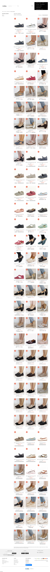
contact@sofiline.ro (40, 552)
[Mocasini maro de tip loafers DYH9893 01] (42, 403)
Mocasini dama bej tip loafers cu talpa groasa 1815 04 (31, 410)
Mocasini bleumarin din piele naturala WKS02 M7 (19, 525)
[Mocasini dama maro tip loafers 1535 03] (30, 371)
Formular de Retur (16, 562)
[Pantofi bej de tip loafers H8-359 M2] (30, 257)
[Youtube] (25, 553)
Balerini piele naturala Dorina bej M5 (31, 459)
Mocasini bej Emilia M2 (43, 442)
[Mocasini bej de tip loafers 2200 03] (19, 486)
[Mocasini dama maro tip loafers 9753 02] (19, 403)
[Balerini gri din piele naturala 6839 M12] (30, 91)
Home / (3, 11)
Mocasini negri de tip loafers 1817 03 (42, 492)
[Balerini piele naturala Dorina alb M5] (19, 535)
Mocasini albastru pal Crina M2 (31, 442)
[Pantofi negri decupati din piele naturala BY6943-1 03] (19, 123)
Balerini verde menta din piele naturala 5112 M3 (42, 230)
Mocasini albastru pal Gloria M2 (42, 197)
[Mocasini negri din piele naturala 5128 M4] (30, 240)
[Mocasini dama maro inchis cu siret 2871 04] (42, 355)
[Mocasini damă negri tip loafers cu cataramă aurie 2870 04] (30, 58)
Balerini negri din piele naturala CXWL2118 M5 (19, 163)
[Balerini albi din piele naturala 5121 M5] (42, 322)
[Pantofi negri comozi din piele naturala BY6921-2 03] (30, 306)
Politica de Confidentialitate (5, 561)
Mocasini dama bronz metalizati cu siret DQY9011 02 (31, 426)
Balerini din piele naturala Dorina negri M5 (31, 163)
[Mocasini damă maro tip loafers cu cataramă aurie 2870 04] (19, 371)
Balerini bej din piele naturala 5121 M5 (31, 46)
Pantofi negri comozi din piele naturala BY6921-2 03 (31, 312)
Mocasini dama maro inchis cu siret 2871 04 (42, 362)
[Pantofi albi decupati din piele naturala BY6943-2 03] (19, 469)
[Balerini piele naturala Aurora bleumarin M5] (19, 40)
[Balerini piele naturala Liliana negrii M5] (19, 223)
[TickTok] (26, 553)
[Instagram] (28, 553)
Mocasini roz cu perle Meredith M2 (19, 214)
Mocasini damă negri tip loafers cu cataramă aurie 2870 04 (30, 64)
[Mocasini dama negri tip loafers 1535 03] (19, 388)
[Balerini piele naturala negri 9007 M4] (42, 208)
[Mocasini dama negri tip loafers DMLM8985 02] (42, 420)
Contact (3, 563)
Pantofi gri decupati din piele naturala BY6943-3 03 (19, 329)
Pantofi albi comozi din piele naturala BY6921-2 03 (42, 541)
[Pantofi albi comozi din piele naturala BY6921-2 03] (42, 535)
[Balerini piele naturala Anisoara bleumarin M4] (19, 23)
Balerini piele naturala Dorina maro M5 (19, 442)
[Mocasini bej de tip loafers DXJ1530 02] (30, 322)
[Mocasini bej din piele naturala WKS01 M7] (30, 502)
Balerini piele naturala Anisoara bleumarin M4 (19, 29)
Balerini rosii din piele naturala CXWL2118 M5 (19, 246)
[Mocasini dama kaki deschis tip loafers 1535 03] (42, 371)
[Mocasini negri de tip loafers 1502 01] (42, 290)
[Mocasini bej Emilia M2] (42, 436)
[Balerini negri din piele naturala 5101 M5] (42, 23)
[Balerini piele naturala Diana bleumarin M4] (42, 173)
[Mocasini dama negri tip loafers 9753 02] (30, 388)
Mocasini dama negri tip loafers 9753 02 (31, 394)
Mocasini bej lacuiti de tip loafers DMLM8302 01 (42, 280)
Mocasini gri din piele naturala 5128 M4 (31, 280)
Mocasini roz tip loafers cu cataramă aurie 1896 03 (42, 345)
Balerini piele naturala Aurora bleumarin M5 (19, 47)
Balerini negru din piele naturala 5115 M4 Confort (19, 64)
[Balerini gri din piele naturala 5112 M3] (30, 223)
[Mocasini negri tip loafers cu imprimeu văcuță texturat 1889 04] (19, 355)
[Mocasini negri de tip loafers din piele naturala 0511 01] (19, 306)
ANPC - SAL (15, 564)
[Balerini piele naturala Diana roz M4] (19, 75)
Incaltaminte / (8, 11)
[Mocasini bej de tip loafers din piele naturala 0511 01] (42, 107)
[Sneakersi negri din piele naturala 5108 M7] (19, 257)
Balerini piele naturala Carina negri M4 (19, 459)
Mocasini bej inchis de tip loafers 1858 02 (30, 492)
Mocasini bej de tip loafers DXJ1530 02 (31, 328)
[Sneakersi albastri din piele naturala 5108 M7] (42, 240)
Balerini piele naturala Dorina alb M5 (19, 541)
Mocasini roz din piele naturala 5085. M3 (19, 113)
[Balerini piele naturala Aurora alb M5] (30, 469)
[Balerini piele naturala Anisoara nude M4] (42, 139)
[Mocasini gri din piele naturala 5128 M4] (30, 274)
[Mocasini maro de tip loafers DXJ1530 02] (42, 123)
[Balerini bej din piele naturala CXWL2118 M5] (42, 469)
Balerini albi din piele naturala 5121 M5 (42, 328)
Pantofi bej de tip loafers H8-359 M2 (31, 263)
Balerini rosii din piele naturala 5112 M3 (19, 280)
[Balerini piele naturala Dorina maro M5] (19, 436)
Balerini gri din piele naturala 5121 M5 (19, 97)
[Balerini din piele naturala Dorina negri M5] (30, 156)
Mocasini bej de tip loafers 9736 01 (30, 541)
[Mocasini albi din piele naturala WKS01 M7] (42, 502)
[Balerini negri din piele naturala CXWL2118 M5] (19, 156)
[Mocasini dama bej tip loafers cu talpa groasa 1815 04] (30, 403)
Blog (42, 9)
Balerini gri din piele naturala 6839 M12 (31, 97)
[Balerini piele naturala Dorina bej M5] (30, 453)
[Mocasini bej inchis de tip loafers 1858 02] (30, 486)
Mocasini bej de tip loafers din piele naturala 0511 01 (42, 113)
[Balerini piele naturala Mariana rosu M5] (30, 191)
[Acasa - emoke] (4, 6)
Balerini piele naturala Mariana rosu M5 (31, 197)
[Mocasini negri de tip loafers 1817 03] (42, 486)
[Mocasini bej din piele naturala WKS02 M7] (30, 518)
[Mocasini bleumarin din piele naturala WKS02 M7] (19, 518)
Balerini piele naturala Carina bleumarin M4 (42, 163)
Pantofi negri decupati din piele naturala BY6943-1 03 (19, 130)
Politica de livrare (4, 562)
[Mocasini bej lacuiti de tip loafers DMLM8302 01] (42, 274)
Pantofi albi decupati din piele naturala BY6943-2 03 (19, 476)
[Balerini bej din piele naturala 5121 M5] (30, 40)
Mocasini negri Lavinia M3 (30, 214)
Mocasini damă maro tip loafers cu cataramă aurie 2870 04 (19, 378)
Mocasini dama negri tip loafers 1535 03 (19, 394)
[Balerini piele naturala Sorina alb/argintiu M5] (30, 23)
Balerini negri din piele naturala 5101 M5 (42, 29)
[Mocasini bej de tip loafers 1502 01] (30, 290)
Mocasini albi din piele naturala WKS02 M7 (42, 525)
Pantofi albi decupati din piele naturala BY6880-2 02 (42, 312)
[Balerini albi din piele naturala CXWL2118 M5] (42, 453)
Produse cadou (38, 7)
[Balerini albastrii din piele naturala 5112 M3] (42, 58)
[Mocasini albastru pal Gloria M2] (42, 191)
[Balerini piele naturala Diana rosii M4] (30, 75)
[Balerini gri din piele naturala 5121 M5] (19, 91)
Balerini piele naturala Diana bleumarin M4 (42, 180)
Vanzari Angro (38, 9)
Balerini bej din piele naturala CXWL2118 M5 (42, 476)
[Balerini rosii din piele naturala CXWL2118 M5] (19, 240)
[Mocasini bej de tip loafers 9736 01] (30, 535)
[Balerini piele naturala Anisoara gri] (30, 173)
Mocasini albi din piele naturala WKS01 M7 (42, 508)
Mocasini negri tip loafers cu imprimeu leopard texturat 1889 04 (31, 362)
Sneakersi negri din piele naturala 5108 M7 (19, 264)
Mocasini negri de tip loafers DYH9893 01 (19, 296)
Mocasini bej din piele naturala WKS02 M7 (31, 525)
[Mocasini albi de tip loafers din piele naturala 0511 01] (30, 123)
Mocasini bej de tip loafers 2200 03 (19, 492)
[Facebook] (22, 553)
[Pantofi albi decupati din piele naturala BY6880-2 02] (42, 306)
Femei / (5, 11)
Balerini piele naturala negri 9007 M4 (42, 214)
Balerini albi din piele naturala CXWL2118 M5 (42, 460)
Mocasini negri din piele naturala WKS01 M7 (19, 508)
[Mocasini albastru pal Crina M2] (30, 436)
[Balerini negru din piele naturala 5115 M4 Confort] (19, 58)
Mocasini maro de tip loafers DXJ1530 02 (42, 129)
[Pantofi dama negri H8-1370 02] (19, 420)
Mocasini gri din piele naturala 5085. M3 (42, 97)
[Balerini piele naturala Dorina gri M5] (19, 191)
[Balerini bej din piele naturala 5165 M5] (19, 338)
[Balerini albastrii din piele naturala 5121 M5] (19, 139)
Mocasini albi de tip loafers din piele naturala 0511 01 (31, 130)
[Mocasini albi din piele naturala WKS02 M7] (42, 518)
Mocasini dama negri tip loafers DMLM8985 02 (42, 426)
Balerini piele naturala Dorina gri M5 (19, 197)
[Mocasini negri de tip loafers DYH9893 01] (19, 290)
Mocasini (3, 15)
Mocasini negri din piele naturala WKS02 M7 (42, 264)
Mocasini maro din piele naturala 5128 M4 (31, 113)
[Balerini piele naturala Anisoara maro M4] (19, 173)
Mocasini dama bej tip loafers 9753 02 (43, 394)
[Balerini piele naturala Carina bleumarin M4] (42, 156)
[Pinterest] (23, 553)
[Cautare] (18, 6)
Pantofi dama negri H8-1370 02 (19, 426)
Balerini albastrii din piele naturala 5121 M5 (19, 146)
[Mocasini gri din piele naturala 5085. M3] (42, 91)
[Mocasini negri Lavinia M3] (30, 208)
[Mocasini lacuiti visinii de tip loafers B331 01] (30, 338)
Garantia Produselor (16, 561)
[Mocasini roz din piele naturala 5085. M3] (19, 107)
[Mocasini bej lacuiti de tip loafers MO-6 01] (42, 40)
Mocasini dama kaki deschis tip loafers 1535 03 (43, 378)
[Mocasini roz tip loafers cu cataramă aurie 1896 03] (42, 338)
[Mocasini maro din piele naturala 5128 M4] (30, 107)
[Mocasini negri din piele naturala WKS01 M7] (19, 502)
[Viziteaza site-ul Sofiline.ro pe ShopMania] (27, 568)
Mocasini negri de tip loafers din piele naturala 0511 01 (19, 312)
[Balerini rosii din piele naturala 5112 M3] (19, 274)
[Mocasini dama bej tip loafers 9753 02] (42, 388)
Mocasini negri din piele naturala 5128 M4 (31, 246)
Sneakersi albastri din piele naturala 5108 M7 (42, 246)
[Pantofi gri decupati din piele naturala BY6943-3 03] (19, 322)
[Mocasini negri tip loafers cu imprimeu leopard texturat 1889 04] (30, 355)
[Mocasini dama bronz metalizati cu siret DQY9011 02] (30, 420)
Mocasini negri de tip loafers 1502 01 (42, 296)
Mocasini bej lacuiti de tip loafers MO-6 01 (42, 47)
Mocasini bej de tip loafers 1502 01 (30, 296)
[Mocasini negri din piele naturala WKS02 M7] (42, 257)
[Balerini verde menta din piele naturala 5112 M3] (42, 223)
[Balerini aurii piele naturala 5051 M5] (30, 139)
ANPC (14, 563)
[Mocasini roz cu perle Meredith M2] (19, 208)
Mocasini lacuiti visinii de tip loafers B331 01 (30, 345)
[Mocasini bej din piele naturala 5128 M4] (42, 75)
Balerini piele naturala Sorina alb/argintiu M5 (30, 29)
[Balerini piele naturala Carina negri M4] (19, 453)
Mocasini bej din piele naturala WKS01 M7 (31, 508)
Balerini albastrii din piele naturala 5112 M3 (42, 64)
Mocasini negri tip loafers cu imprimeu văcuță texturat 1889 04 (19, 362)
